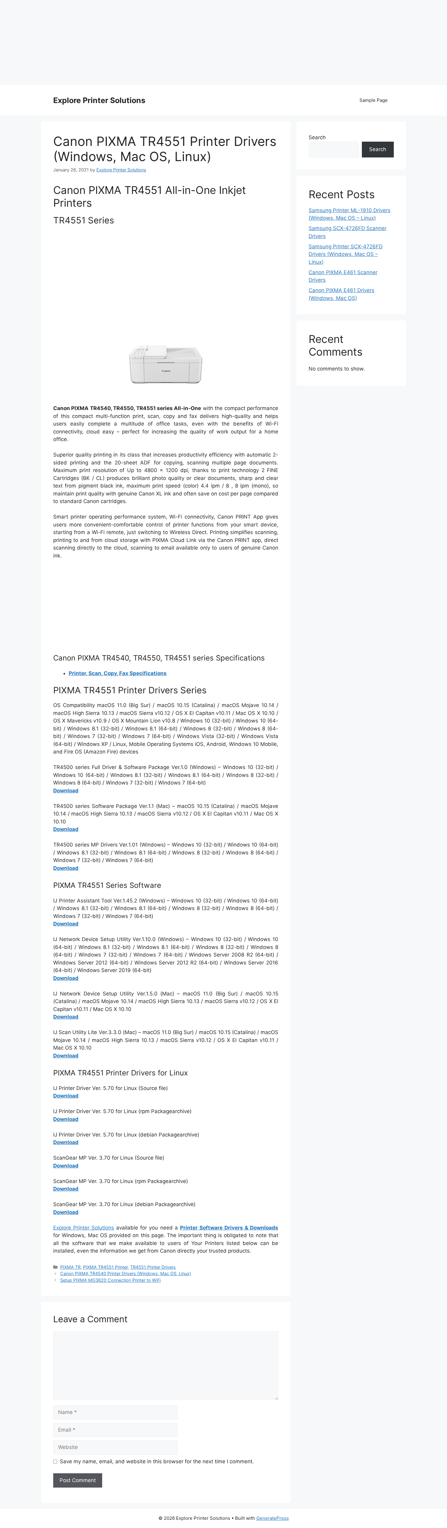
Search (317, 137)
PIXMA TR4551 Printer (105, 1267)
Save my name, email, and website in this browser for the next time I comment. (157, 1461)
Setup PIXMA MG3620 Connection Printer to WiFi (110, 1280)
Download (65, 791)
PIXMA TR (70, 1267)
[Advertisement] (223, 42)
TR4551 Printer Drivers (153, 1267)
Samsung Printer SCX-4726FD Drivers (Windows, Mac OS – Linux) (346, 254)
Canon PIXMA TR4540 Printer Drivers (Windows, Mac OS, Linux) (125, 1273)
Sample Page (373, 100)
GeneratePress (272, 1518)
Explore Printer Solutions (99, 100)
